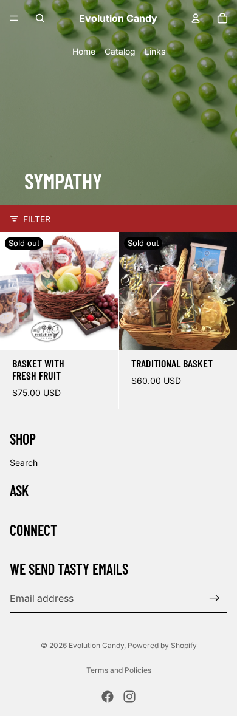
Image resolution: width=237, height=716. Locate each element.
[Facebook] (107, 696)
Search (24, 462)
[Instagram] (129, 696)
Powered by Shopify (162, 645)
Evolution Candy (96, 645)
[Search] (40, 18)
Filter (36, 219)
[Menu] (14, 18)
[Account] (195, 18)
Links (155, 51)
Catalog (120, 51)
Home (83, 51)
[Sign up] (214, 598)
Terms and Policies (118, 670)
